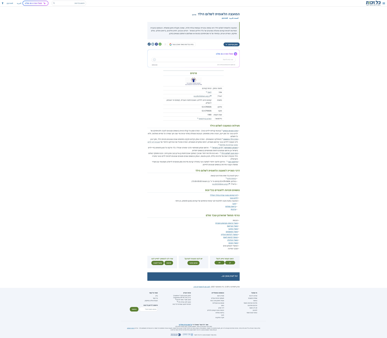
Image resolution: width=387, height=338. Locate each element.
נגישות (255, 301)
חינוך (234, 203)
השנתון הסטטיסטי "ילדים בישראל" (225, 147)
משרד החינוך (233, 229)
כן (230, 263)
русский (10, 3)
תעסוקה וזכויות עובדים (217, 298)
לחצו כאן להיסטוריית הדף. (201, 287)
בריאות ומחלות (230, 206)
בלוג (156, 296)
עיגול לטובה (157, 263)
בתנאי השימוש (130, 328)
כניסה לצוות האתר (252, 313)
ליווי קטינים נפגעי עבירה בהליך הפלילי (224, 195)
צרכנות (233, 209)
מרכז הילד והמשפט (230, 139)
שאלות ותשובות (252, 298)
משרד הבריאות (232, 226)
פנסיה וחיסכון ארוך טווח (217, 301)
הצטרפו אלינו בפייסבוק (151, 301)
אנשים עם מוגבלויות (218, 303)
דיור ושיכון (221, 308)
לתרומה (255, 310)
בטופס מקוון (231, 178)
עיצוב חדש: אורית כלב (184, 302)
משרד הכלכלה (232, 240)
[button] (384, 3)
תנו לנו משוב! (253, 308)
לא (220, 263)
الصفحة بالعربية (233, 18)
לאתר (209, 92)
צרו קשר (155, 298)
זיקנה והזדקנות (219, 317)
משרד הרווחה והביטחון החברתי (226, 223)
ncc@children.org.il (202, 96)
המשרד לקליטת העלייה (229, 234)
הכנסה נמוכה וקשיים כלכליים (215, 310)
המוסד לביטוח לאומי (230, 237)
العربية (19, 3)
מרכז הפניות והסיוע (230, 130)
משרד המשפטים (232, 231)
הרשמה (134, 309)
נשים (222, 305)
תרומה (168, 263)
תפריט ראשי (220, 296)
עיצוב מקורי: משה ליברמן (184, 300)
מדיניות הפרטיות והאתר (250, 303)
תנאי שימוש (154, 65)
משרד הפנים (233, 243)
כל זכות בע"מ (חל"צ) (185, 325)
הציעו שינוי (193, 263)
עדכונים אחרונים (252, 305)
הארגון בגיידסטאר (205, 118)
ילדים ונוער (234, 198)
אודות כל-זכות (253, 296)
